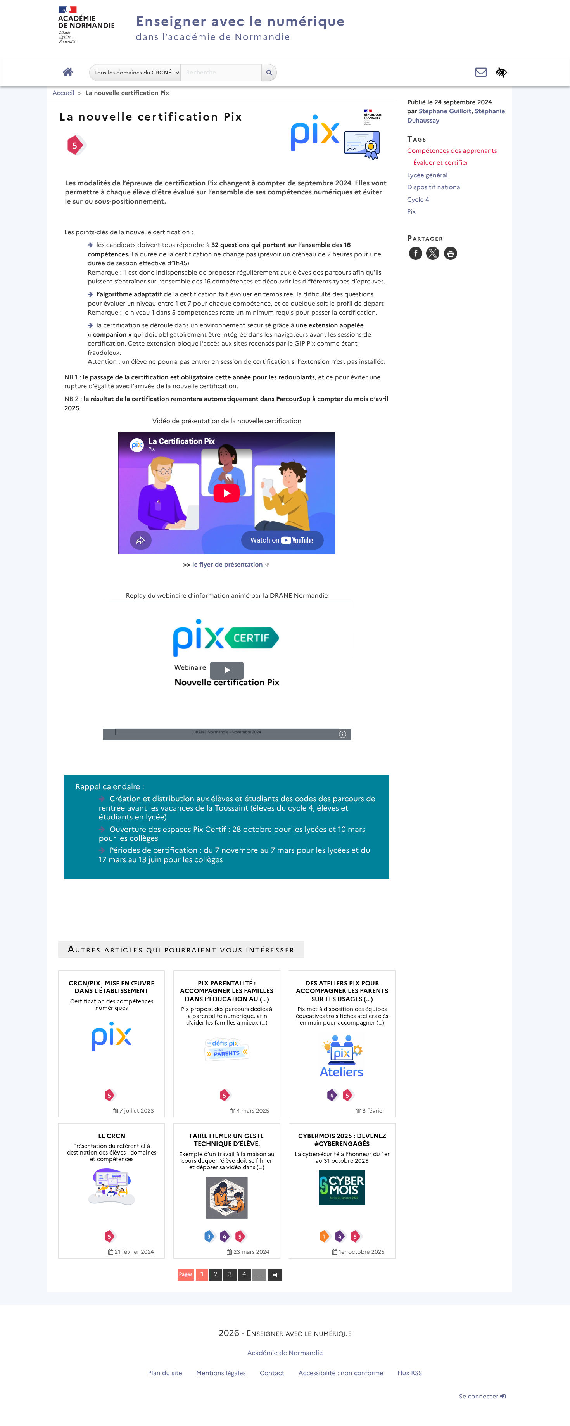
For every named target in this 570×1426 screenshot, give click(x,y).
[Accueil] (86, 24)
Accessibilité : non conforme (341, 1373)
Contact (272, 1373)
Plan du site (165, 1373)
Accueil (63, 93)
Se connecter (479, 1396)
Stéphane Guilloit (445, 111)
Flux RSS (409, 1373)
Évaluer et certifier (440, 163)
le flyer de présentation (227, 565)
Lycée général (427, 175)
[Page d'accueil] (68, 72)
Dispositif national (434, 187)
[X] (432, 253)
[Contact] (481, 72)
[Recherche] (269, 72)
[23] (275, 1274)
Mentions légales (221, 1373)
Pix (411, 212)
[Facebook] (415, 253)
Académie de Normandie (285, 1353)
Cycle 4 (418, 200)
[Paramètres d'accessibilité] (501, 72)
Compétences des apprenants (452, 151)
